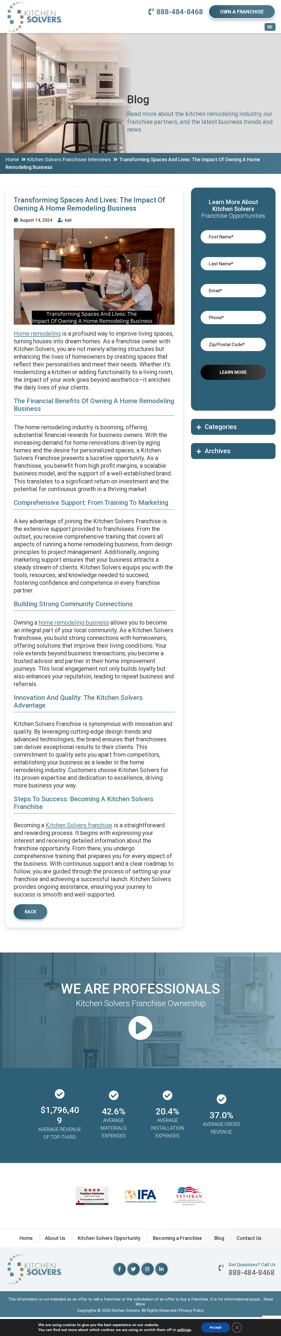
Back (30, 911)
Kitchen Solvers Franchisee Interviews (69, 159)
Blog (219, 1238)
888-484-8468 (179, 12)
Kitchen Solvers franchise (79, 825)
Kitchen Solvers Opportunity (109, 1238)
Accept (215, 1327)
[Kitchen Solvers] (33, 8)
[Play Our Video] (140, 1028)
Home (12, 159)
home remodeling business (74, 622)
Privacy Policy (191, 1310)
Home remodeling (37, 333)
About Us (55, 1238)
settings (184, 1329)
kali (68, 220)
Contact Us (249, 1238)
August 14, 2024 (35, 220)
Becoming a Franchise (177, 1238)
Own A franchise (242, 12)
